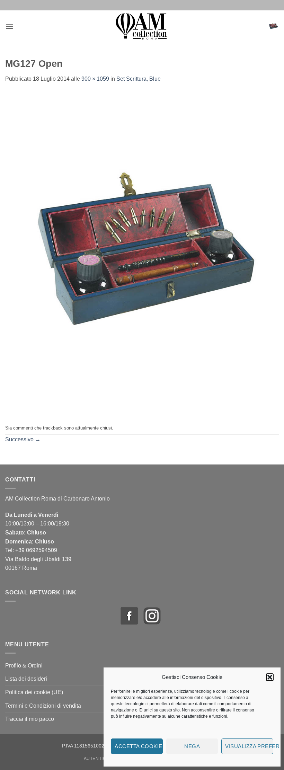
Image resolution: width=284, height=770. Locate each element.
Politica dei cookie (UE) (34, 692)
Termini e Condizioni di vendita (43, 706)
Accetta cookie (138, 746)
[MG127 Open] (142, 252)
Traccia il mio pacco (29, 719)
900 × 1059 (95, 79)
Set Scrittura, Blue (138, 79)
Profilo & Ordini (24, 666)
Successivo (23, 439)
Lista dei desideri (26, 679)
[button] (269, 677)
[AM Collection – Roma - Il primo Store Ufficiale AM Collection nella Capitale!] (142, 26)
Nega (192, 746)
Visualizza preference (249, 746)
